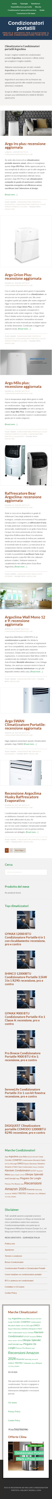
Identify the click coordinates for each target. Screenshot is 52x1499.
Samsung (38, 1190)
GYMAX (15, 1167)
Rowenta (31, 1189)
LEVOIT (33, 1171)
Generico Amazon (28, 1329)
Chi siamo (12, 1403)
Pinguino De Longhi (30, 1178)
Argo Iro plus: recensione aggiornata (25, 145)
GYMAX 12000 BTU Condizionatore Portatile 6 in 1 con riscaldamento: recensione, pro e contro (25, 939)
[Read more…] (11, 195)
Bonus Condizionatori (14, 1262)
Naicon (13, 1175)
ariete (21, 1157)
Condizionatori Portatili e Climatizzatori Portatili (25, 1268)
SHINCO (15, 1193)
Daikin (43, 1160)
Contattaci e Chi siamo (14, 1287)
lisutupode (40, 1171)
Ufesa (37, 1193)
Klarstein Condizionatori (17, 1170)
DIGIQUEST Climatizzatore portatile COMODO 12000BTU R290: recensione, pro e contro (25, 1129)
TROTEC (22, 1193)
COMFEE (17, 1160)
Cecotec (8, 1160)
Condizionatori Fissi (26, 679)
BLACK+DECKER (33, 1157)
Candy (41, 1157)
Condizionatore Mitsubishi (31, 1160)
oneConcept (10, 1178)
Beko (25, 1157)
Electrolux (33, 1164)
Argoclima (10, 209)
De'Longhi (13, 1164)
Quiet (22, 1184)
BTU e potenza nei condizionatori (19, 1281)
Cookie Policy (11, 1293)
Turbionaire (31, 1193)
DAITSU (7, 1164)
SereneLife (8, 1193)
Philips (18, 1178)
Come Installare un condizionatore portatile (23, 1274)
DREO (20, 1163)
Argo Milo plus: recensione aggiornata (23, 385)
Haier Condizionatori (25, 1167)
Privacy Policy (14, 1412)
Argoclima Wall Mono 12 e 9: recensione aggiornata (25, 620)
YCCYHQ (8, 1197)
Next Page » (19, 850)
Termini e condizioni (13, 1256)
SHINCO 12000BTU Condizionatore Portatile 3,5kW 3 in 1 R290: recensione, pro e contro (26, 979)
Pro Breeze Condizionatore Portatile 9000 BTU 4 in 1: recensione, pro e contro (23, 1056)
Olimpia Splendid (34, 1174)
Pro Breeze (15, 1184)
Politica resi (10, 1244)
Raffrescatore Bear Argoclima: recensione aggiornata (23, 497)
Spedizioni (9, 1250)
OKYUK (22, 1175)
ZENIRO (13, 1197)
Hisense (35, 1167)
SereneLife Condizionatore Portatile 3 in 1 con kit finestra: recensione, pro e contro (25, 1093)
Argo (6, 1157)
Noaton (17, 1175)
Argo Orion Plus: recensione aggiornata (23, 276)
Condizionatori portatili (26, 25)
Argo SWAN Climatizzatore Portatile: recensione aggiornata (25, 724)
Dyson (26, 1164)
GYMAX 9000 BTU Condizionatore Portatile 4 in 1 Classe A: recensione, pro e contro (25, 1018)
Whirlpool (42, 1193)
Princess (8, 1184)
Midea (7, 1175)
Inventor (41, 1167)
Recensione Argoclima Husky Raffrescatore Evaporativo (23, 797)
